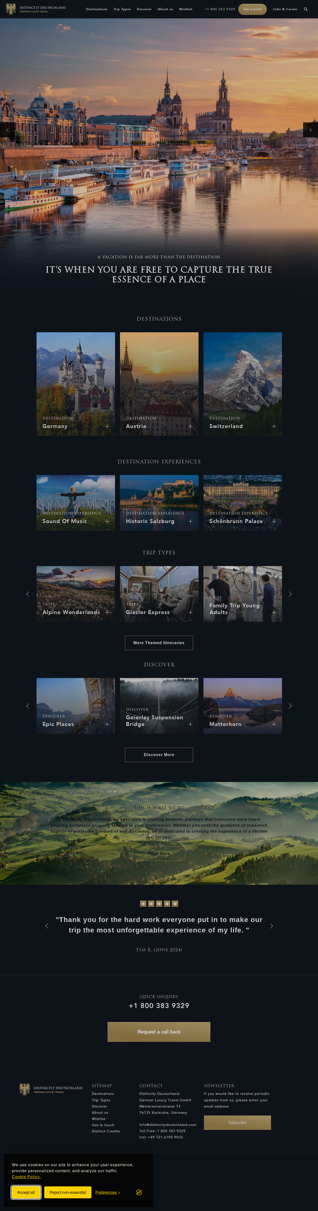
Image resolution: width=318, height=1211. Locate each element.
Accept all (26, 1192)
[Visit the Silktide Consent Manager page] (139, 1192)
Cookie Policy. (26, 1176)
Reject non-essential (68, 1192)
